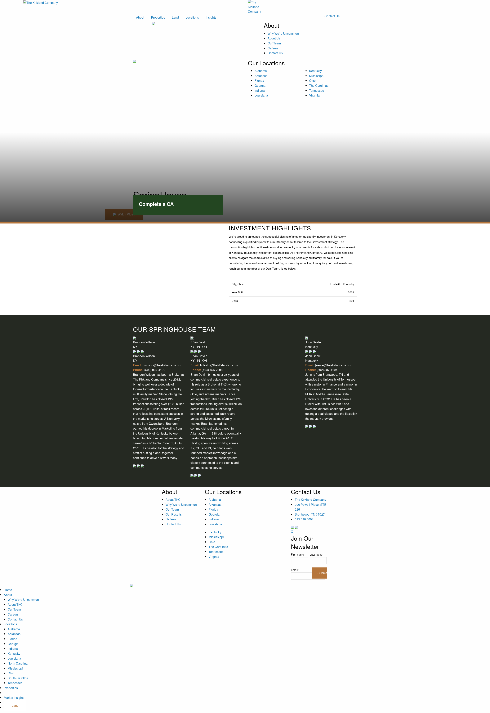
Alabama (261, 71)
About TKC (173, 499)
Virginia (314, 95)
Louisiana (261, 95)
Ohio (312, 80)
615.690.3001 (304, 519)
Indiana (260, 90)
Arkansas (261, 76)
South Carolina (18, 678)
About (140, 17)
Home (8, 590)
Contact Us (332, 16)
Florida (259, 80)
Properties (158, 17)
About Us (274, 38)
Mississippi (316, 76)
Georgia (260, 85)
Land (175, 17)
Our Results (174, 514)
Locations (192, 17)
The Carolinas (318, 85)
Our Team (274, 43)
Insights (211, 17)
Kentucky (315, 71)
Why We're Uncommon (283, 33)
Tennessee (316, 90)
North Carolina (18, 663)
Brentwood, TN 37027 (310, 514)
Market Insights (14, 697)
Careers (273, 48)
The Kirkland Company (310, 499)
